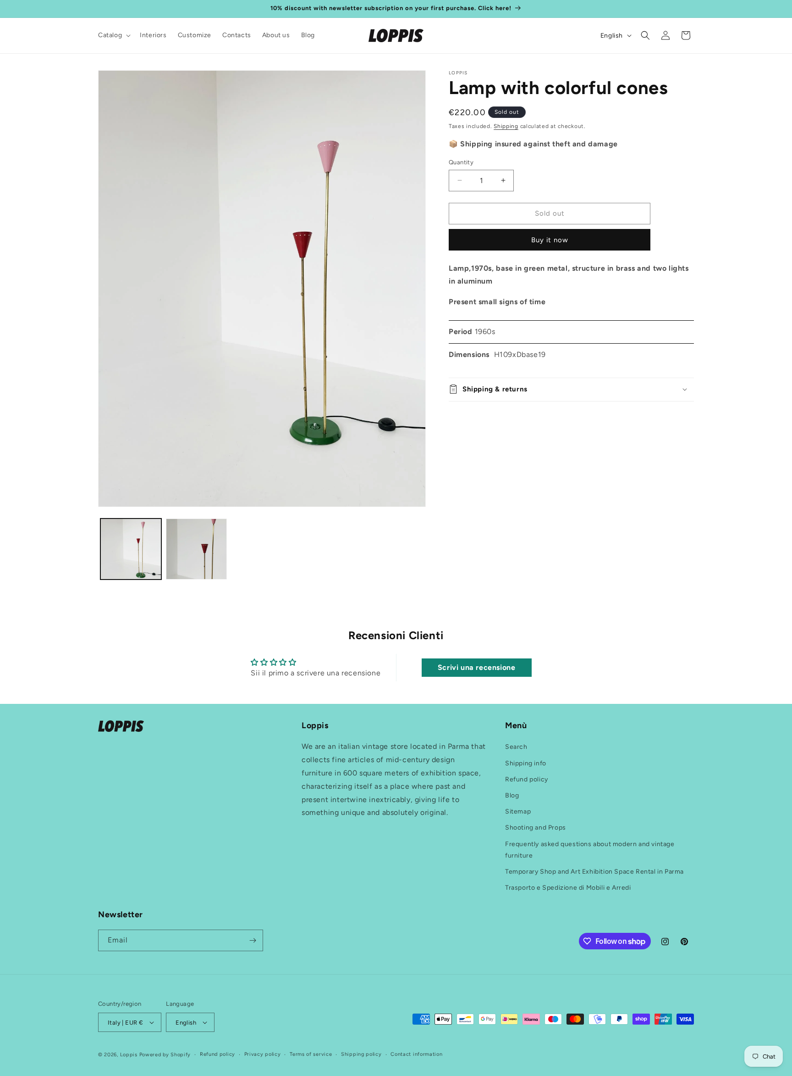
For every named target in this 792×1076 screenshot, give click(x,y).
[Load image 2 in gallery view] (196, 549)
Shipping (506, 126)
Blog (512, 795)
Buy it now (549, 239)
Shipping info (525, 763)
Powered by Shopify (165, 1055)
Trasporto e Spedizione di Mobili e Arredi (568, 888)
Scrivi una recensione (477, 667)
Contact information (416, 1054)
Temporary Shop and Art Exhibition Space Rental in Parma (594, 871)
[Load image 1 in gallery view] (130, 549)
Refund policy (526, 779)
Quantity (461, 162)
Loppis (129, 1055)
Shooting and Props (535, 827)
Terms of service (311, 1054)
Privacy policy (262, 1054)
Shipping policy (361, 1054)
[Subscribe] (252, 940)
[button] (113, 35)
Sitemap (518, 811)
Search (516, 747)
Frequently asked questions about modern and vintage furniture (590, 849)
